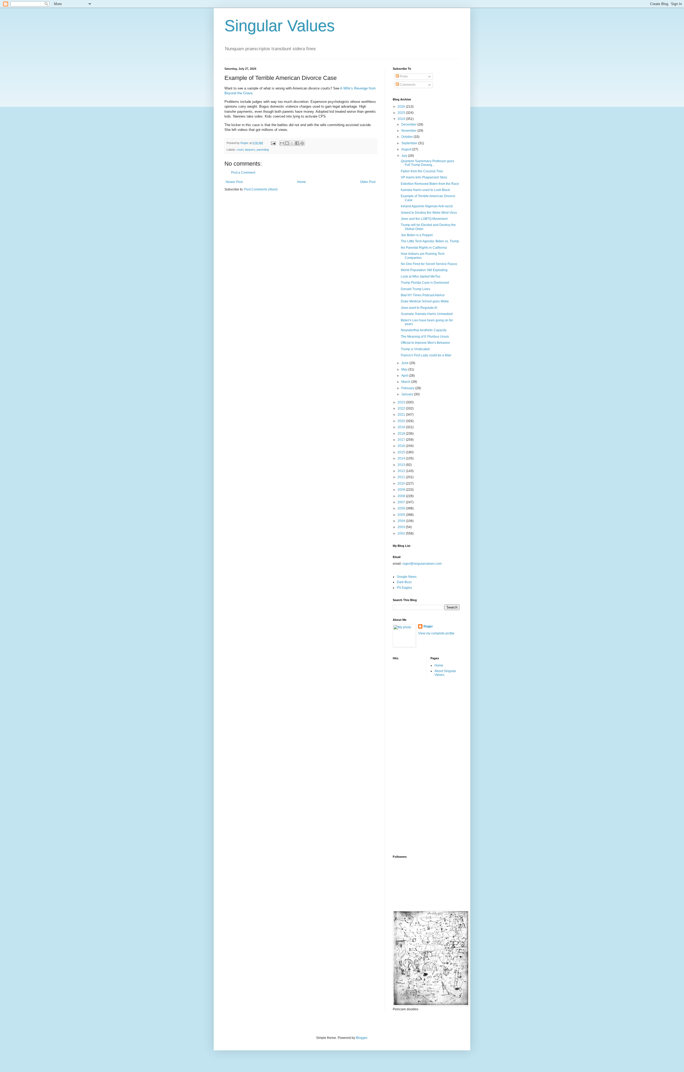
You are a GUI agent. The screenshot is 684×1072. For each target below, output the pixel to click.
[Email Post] (273, 143)
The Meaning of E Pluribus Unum (425, 336)
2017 (402, 440)
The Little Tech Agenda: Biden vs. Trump (430, 241)
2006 (402, 508)
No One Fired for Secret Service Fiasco (429, 264)
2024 (402, 119)
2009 (402, 490)
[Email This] (282, 143)
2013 (402, 465)
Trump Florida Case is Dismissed (425, 282)
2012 (402, 471)
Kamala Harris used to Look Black (425, 190)
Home (301, 182)
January (407, 394)
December (409, 124)
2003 (402, 527)
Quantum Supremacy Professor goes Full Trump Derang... (427, 163)
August (406, 149)
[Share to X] (292, 143)
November (409, 130)
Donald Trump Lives (415, 289)
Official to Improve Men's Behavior (425, 343)
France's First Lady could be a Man (426, 355)
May (404, 369)
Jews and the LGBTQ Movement (424, 219)
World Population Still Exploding (424, 270)
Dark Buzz (404, 582)
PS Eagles (404, 588)
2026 (402, 106)
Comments (407, 85)
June (405, 363)
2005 (402, 515)
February (408, 388)
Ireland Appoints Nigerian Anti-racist (427, 206)
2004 (402, 521)
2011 (402, 477)
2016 (402, 446)
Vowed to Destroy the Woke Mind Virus (429, 213)
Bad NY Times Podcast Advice (423, 295)
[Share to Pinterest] (302, 143)
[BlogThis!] (287, 143)
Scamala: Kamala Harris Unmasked (427, 314)
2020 (402, 421)
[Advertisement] (414, 765)
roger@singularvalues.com (422, 564)
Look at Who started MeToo (420, 276)
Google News (407, 577)
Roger (428, 626)
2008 (402, 496)
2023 (402, 402)
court (240, 149)
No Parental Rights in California (424, 248)
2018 (402, 433)
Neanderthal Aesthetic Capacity (423, 330)
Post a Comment (243, 172)
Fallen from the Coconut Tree (422, 171)
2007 (402, 502)
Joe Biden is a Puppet (417, 235)
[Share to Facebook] (297, 143)
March (406, 382)
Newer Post (234, 182)
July (404, 156)
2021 (402, 414)
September (409, 143)
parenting (263, 149)
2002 (402, 533)
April (405, 375)
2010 (402, 483)
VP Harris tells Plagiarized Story (424, 177)
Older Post (367, 182)
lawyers (250, 149)
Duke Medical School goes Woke (425, 301)
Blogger (361, 1038)
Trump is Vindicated (415, 349)
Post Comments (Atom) (261, 189)
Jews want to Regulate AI (419, 308)
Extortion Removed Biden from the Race (430, 184)
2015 (402, 452)
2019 (402, 427)
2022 (402, 408)
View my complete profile (436, 633)
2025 (402, 113)
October (407, 137)
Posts (403, 76)
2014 (402, 458)
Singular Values (279, 26)
